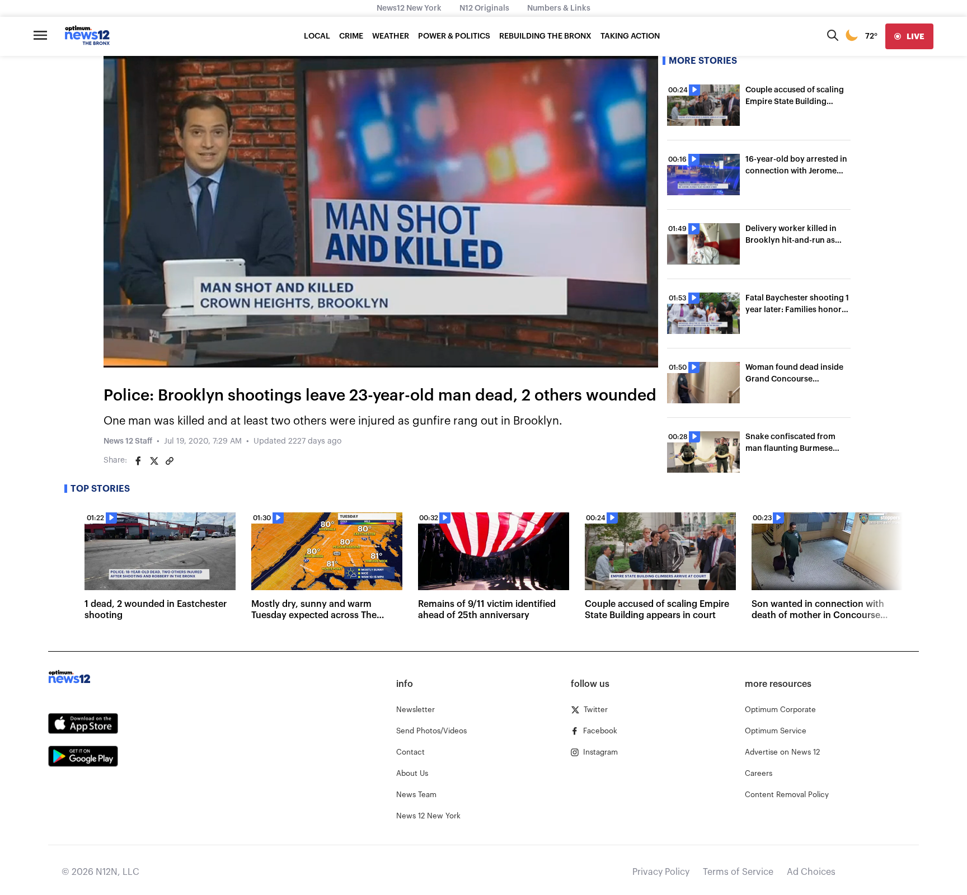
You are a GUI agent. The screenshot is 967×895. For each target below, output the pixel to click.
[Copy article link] (169, 460)
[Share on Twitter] (153, 460)
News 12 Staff (128, 441)
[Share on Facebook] (138, 460)
